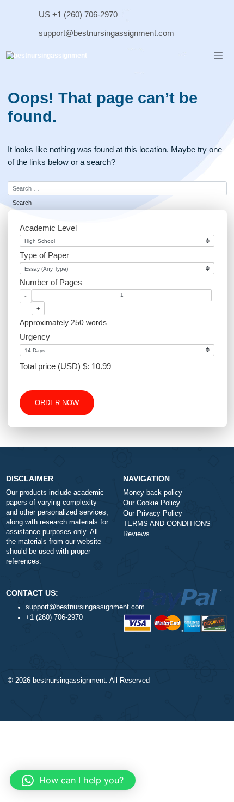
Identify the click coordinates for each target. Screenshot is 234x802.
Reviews (136, 534)
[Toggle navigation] (218, 56)
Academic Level (48, 227)
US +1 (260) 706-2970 (78, 14)
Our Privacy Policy (152, 513)
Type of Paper (44, 255)
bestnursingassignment (69, 680)
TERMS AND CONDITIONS (167, 524)
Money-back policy (152, 493)
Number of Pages (51, 282)
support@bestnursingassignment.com (106, 33)
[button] (73, 780)
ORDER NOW (57, 403)
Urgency (35, 336)
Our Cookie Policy (151, 503)
